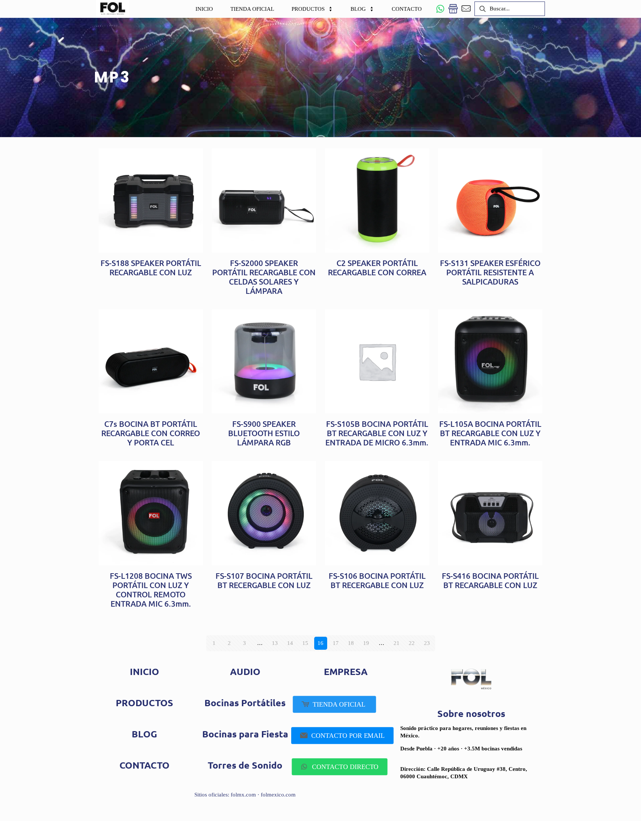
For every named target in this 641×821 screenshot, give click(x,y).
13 (275, 643)
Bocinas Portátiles (245, 702)
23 (427, 643)
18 (351, 643)
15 (305, 643)
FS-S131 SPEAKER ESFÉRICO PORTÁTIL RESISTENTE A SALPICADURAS (490, 272)
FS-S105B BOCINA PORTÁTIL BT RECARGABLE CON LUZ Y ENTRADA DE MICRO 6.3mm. (376, 433)
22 (412, 643)
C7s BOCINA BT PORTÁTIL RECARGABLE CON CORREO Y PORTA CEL (150, 433)
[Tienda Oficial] (453, 8)
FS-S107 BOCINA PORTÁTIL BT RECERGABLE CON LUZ (264, 580)
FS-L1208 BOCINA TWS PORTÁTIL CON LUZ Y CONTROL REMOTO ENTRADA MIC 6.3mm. (151, 590)
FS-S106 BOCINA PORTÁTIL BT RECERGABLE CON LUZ (377, 580)
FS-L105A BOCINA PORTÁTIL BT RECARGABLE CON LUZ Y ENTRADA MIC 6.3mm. (490, 433)
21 (397, 643)
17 (336, 643)
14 (290, 643)
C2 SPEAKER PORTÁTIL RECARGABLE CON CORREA (377, 267)
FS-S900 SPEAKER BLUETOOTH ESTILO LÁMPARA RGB (264, 433)
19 (366, 643)
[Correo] (466, 8)
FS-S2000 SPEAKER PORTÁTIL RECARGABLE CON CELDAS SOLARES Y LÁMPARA (264, 277)
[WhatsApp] (440, 8)
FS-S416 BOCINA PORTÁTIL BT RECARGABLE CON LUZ (490, 580)
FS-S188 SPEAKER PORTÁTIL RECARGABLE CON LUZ (151, 267)
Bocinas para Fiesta (245, 734)
